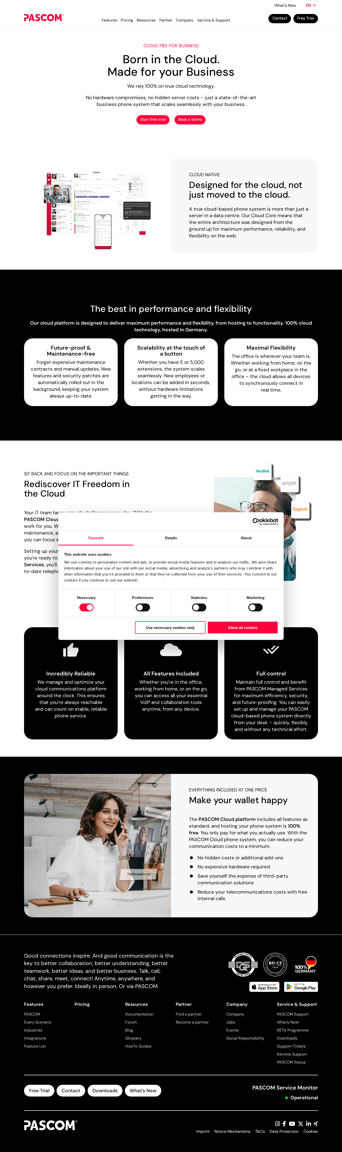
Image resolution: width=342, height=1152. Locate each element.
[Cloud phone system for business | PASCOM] (43, 18)
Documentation (139, 1014)
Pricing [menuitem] (127, 20)
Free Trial (305, 18)
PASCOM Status (291, 1062)
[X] (300, 1124)
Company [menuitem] (185, 20)
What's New (285, 5)
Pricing (82, 1004)
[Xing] (316, 1124)
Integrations (35, 1038)
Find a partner (189, 1014)
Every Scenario (37, 1022)
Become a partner (192, 1022)
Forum (131, 1022)
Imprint (203, 1131)
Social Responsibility (245, 1038)
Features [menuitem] (109, 20)
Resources (136, 1004)
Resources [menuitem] (146, 20)
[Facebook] (284, 1124)
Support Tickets (291, 1046)
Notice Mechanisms (232, 1131)
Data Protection (284, 1131)
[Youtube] (292, 1124)
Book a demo (190, 119)
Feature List (35, 1046)
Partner (184, 1004)
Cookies (310, 1131)
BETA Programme (293, 1030)
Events (232, 1030)
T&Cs (260, 1131)
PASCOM (32, 1014)
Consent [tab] (95, 538)
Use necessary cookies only (170, 627)
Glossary (133, 1038)
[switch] (143, 607)
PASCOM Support (293, 1014)
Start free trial (153, 119)
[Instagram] (277, 1124)
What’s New (143, 1091)
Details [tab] (171, 538)
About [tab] (246, 538)
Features (33, 1004)
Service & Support (297, 1004)
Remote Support (292, 1054)
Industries (33, 1030)
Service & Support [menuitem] (213, 20)
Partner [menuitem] (166, 20)
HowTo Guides (138, 1046)
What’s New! (288, 1022)
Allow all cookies (242, 627)
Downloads (287, 1038)
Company (237, 1004)
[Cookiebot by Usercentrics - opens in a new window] (256, 521)
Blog (129, 1030)
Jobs (230, 1022)
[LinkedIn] (308, 1124)
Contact (279, 18)
